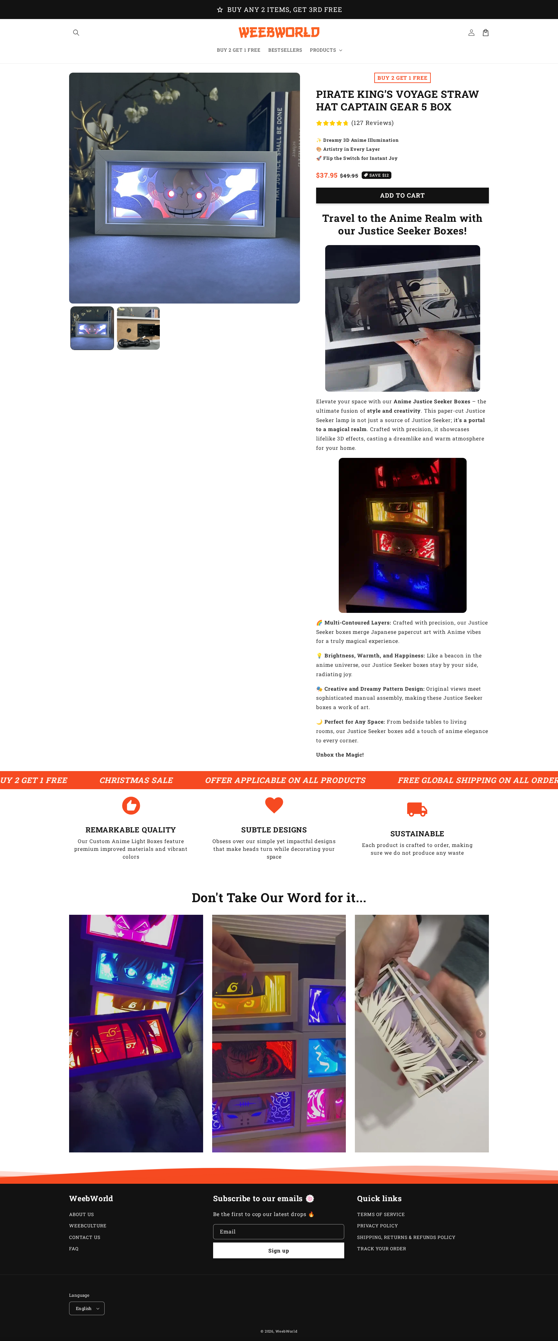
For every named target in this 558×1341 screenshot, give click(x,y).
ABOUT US (81, 1214)
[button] (76, 33)
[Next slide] (481, 1033)
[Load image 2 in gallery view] (138, 328)
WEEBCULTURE (88, 1225)
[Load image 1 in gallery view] (92, 328)
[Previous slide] (77, 1033)
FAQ (73, 1248)
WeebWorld (286, 1331)
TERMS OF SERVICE (381, 1214)
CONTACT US (84, 1237)
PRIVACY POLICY (377, 1225)
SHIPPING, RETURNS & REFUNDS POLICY (406, 1237)
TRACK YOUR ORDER (381, 1248)
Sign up (278, 1250)
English (84, 1308)
